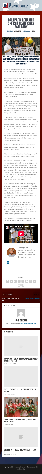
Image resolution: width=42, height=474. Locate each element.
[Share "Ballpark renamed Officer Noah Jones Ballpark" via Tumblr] (19, 281)
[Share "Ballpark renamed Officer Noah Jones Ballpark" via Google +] (15, 281)
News (33, 31)
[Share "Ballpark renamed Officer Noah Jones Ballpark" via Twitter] (11, 281)
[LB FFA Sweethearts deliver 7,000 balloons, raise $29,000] (21, 407)
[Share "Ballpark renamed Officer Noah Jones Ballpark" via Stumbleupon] (35, 281)
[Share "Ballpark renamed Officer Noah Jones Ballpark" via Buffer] (31, 281)
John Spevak (17, 31)
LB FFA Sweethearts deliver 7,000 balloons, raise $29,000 (20, 420)
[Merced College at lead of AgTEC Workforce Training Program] (21, 346)
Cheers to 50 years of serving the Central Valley (20, 390)
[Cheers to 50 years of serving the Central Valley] (21, 376)
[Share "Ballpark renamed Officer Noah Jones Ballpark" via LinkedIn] (27, 281)
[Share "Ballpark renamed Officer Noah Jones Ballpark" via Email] (19, 285)
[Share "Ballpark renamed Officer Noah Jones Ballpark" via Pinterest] (23, 281)
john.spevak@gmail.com (28, 324)
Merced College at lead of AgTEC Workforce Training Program (21, 360)
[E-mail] (8, 263)
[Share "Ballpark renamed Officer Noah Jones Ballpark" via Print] (23, 285)
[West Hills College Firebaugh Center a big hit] (21, 437)
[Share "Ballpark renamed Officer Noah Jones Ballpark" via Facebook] (7, 281)
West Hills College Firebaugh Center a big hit (20, 451)
